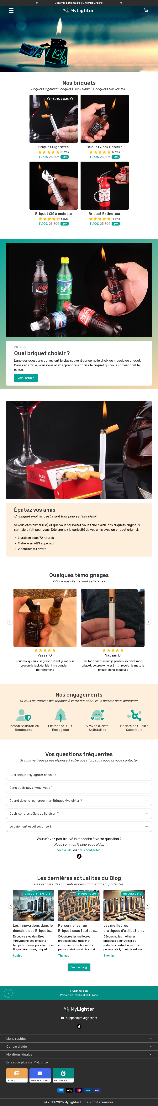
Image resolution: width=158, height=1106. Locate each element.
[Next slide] (121, 3)
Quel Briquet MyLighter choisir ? (79, 774)
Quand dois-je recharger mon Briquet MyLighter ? (79, 800)
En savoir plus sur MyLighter (27, 1062)
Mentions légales (19, 1054)
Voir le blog (79, 967)
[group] (33, 924)
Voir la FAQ (64, 850)
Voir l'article (26, 378)
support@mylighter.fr (81, 1018)
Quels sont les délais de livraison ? (79, 813)
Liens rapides (16, 1039)
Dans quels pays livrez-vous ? (79, 787)
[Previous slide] (37, 3)
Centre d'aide (16, 1046)
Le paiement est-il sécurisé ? (79, 826)
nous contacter (89, 850)
